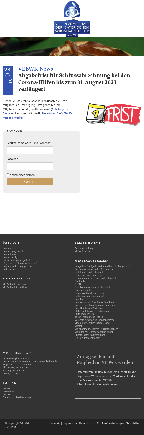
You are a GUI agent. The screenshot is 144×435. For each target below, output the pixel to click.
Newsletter (133, 423)
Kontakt (56, 423)
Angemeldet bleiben (22, 175)
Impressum (70, 423)
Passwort (12, 159)
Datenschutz (87, 423)
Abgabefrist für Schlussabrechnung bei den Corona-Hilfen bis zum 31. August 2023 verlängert (74, 82)
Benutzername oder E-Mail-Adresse (28, 143)
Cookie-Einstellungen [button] (110, 423)
